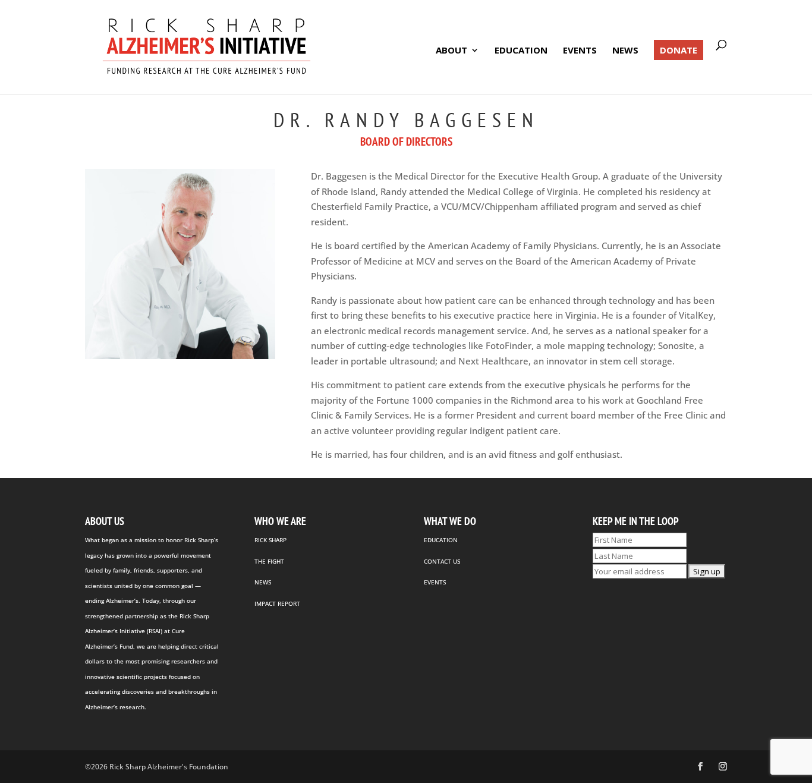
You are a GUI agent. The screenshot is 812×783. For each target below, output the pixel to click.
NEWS (262, 582)
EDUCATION (441, 540)
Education (521, 51)
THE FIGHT (269, 561)
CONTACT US (442, 561)
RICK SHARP (270, 540)
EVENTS (435, 582)
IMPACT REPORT (277, 603)
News (625, 51)
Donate (678, 50)
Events (580, 51)
